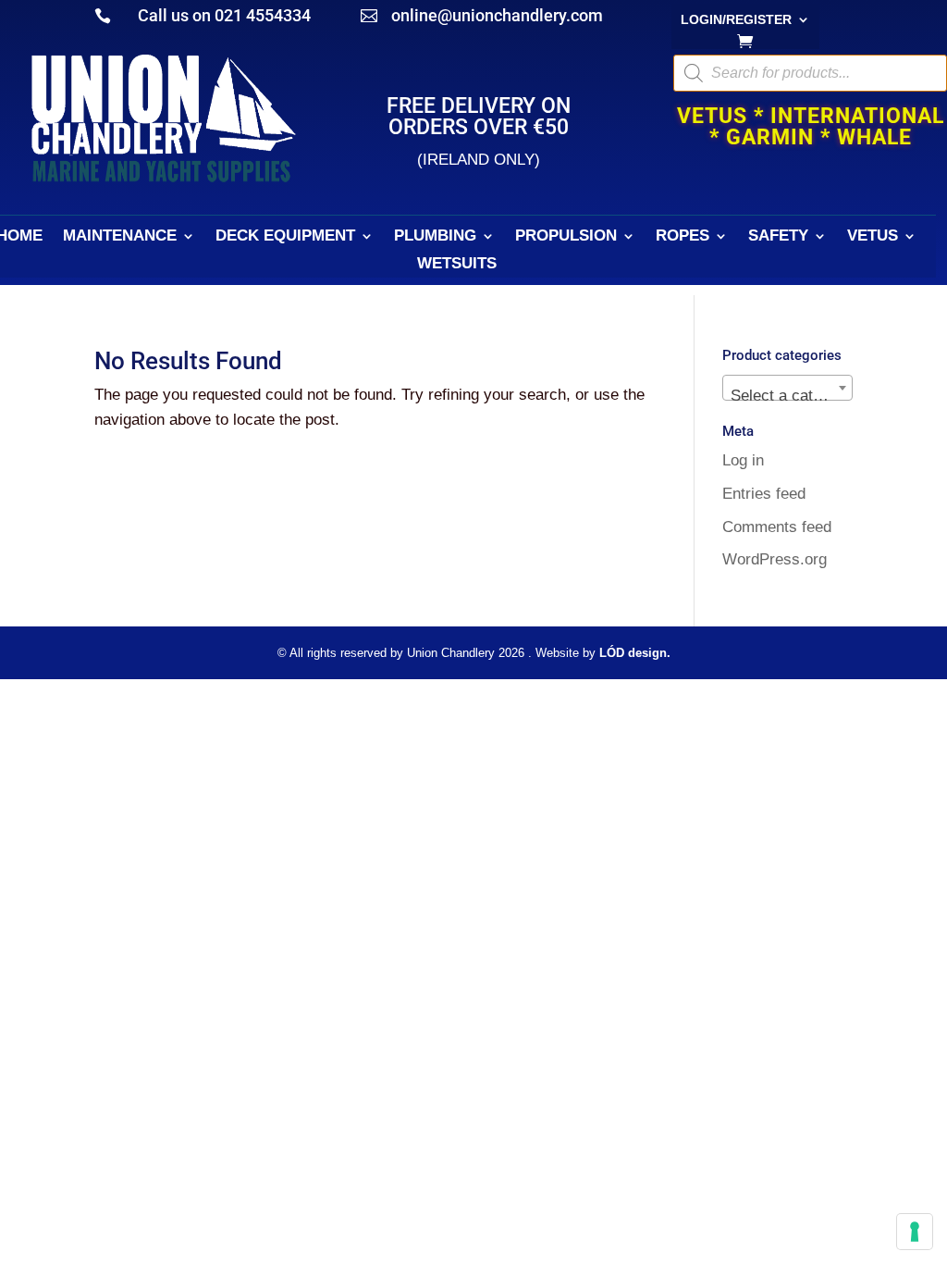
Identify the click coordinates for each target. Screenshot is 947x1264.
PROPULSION (566, 236)
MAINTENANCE (120, 236)
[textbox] (787, 396)
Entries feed (764, 493)
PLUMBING (435, 236)
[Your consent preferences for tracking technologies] (914, 1231)
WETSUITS (457, 264)
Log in (743, 460)
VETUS (872, 236)
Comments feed (776, 527)
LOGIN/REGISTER (736, 20)
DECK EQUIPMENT (285, 236)
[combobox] (787, 388)
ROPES (682, 236)
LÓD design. (634, 653)
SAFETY (778, 236)
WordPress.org (774, 559)
